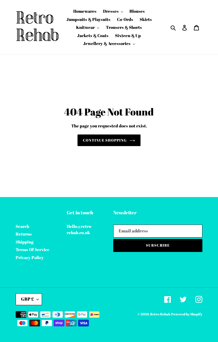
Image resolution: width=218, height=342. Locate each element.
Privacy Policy (30, 257)
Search (22, 226)
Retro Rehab (160, 314)
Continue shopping (105, 140)
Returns (24, 234)
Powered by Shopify (186, 314)
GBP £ (27, 299)
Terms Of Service (32, 249)
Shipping (24, 242)
